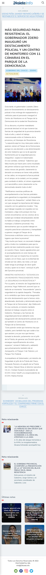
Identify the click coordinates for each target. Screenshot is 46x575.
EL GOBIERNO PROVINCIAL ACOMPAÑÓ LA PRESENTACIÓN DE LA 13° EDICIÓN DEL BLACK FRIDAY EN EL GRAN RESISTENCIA (27, 468)
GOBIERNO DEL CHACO (17, 70)
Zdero (33, 70)
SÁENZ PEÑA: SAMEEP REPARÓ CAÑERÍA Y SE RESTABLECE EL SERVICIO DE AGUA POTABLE (23, 15)
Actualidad (12, 74)
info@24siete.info (23, 565)
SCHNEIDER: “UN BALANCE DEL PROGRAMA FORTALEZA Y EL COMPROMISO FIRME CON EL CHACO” (23, 404)
